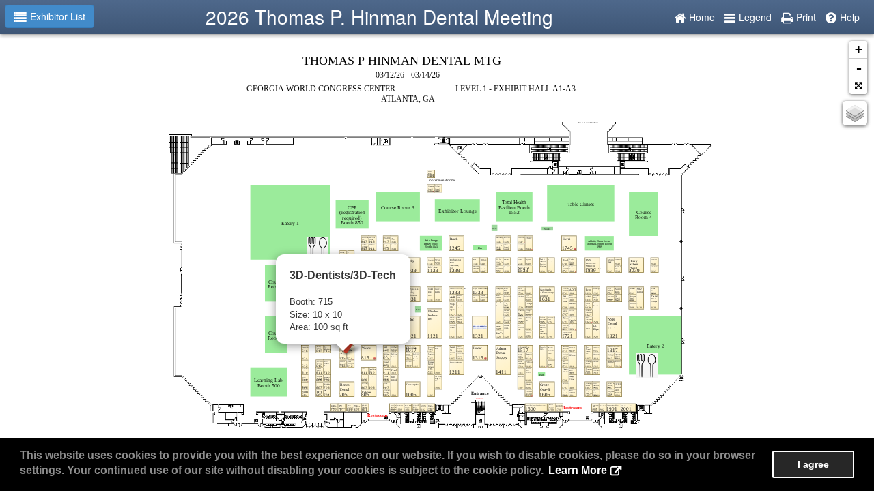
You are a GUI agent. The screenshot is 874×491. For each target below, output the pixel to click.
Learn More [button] (577, 470)
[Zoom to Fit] (858, 85)
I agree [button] (813, 464)
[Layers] (855, 113)
